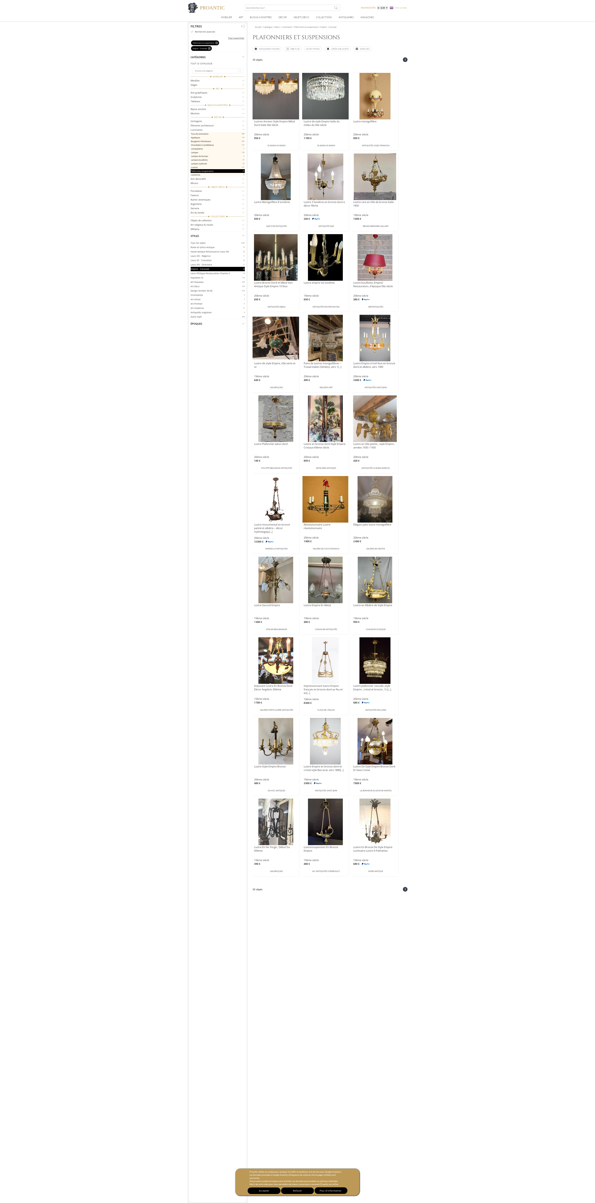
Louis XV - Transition (218, 260)
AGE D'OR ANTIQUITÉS (276, 226)
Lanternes (218, 174)
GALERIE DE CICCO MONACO (326, 548)
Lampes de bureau (218, 156)
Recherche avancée (205, 31)
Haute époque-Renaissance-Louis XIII (218, 251)
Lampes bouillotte (218, 159)
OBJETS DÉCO (218, 186)
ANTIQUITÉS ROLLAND (375, 709)
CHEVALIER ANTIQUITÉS (326, 629)
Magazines (367, 17)
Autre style (218, 316)
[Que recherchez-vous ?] (336, 7)
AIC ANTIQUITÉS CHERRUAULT (326, 871)
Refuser (297, 1190)
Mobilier (226, 17)
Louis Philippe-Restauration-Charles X (218, 273)
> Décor (276, 27)
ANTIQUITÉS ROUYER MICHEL (326, 306)
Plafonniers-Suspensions (218, 171)
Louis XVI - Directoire (218, 264)
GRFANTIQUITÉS (375, 306)
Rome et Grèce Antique (218, 247)
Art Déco (218, 286)
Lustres (218, 167)
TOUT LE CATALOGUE (201, 63)
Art (241, 17)
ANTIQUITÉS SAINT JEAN (376, 387)
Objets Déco (301, 17)
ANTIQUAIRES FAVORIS (269, 48)
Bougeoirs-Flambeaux (218, 141)
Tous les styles (218, 242)
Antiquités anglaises (218, 312)
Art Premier (218, 303)
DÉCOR (217, 117)
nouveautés (368, 7)
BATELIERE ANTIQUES (326, 468)
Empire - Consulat (218, 268)
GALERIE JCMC (276, 387)
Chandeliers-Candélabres (218, 145)
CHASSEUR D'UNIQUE (376, 629)
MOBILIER (218, 76)
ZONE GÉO (365, 48)
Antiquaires (346, 17)
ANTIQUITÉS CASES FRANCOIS (376, 145)
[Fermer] (216, 42)
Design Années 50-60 (218, 290)
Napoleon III (218, 277)
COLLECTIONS (218, 216)
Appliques (218, 137)
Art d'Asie (218, 299)
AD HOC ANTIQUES (276, 790)
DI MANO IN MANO (277, 145)
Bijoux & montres (261, 17)
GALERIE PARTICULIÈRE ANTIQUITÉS (276, 709)
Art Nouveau (218, 282)
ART (218, 88)
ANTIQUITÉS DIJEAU (277, 306)
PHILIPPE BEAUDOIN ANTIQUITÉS (276, 468)
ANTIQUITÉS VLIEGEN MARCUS (375, 468)
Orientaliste (218, 295)
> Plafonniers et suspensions (305, 27)
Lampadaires (218, 148)
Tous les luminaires (218, 133)
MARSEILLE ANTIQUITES (276, 548)
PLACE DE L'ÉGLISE (326, 709)
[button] (292, 49)
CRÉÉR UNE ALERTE (340, 48)
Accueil (258, 27)
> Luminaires (286, 27)
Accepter (264, 1190)
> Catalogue (267, 27)
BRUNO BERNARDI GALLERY (376, 226)
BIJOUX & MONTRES (217, 105)
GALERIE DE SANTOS (375, 548)
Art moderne (218, 308)
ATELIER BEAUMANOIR (276, 629)
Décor (283, 17)
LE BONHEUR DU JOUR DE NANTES (376, 790)
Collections (324, 17)
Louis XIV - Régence (218, 255)
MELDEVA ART (326, 387)
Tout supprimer (236, 38)
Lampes (218, 152)
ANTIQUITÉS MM (326, 226)
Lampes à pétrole (218, 163)
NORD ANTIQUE (375, 871)
